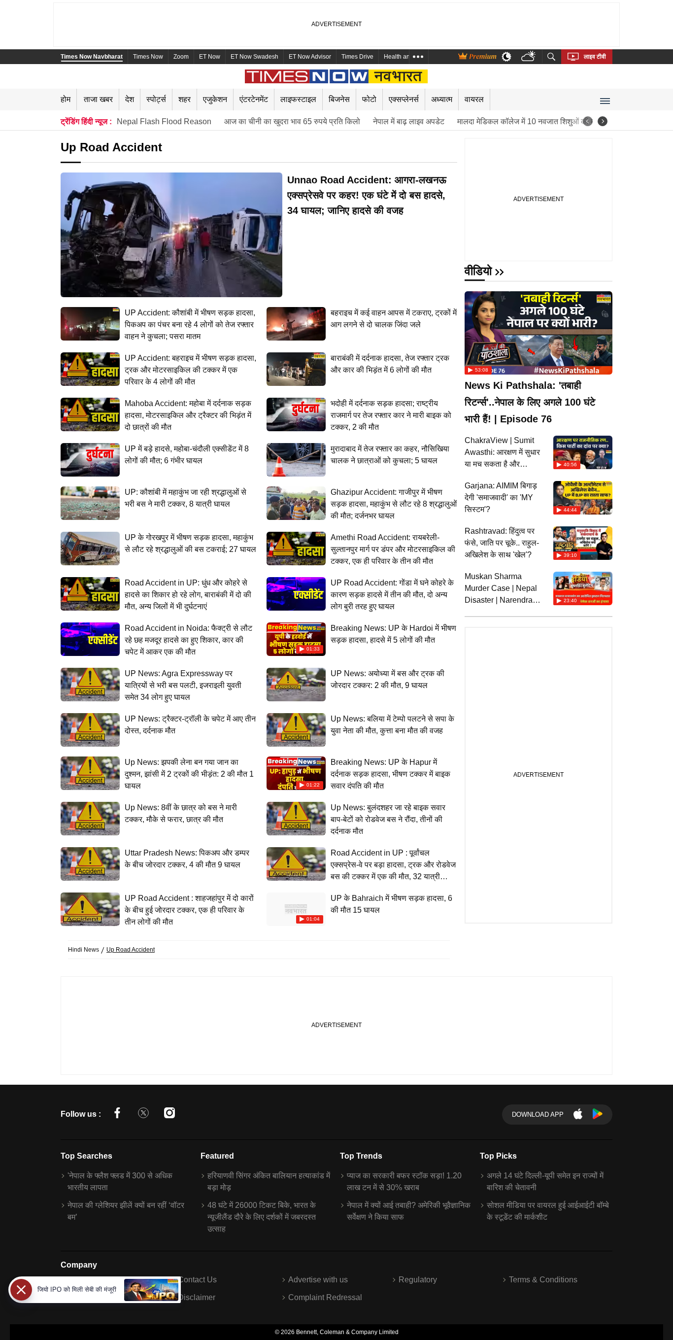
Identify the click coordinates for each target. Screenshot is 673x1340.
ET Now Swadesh (254, 56)
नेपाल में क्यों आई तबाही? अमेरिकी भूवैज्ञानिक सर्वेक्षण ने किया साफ (409, 1211)
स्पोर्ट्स (156, 99)
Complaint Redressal (325, 1297)
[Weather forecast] (529, 57)
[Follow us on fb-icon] (117, 1114)
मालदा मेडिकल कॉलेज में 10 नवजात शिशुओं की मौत (529, 121)
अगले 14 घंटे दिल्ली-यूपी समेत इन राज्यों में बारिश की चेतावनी (545, 1181)
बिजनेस (339, 99)
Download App (538, 1114)
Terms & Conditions (543, 1279)
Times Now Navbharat (92, 56)
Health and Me (403, 56)
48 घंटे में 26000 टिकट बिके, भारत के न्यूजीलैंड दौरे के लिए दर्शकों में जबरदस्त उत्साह (261, 1217)
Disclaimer (196, 1297)
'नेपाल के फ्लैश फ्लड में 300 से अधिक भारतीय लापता (119, 1181)
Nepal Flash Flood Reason (164, 121)
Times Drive (357, 56)
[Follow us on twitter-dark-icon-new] (143, 1114)
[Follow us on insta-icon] (169, 1114)
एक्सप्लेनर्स (404, 99)
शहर (184, 99)
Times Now (148, 56)
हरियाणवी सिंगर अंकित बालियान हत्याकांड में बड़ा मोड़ (268, 1181)
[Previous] (588, 121)
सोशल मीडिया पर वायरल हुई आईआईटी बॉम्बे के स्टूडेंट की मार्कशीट (548, 1211)
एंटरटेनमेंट (253, 99)
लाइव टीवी (595, 56)
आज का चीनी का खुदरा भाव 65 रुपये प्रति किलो (292, 121)
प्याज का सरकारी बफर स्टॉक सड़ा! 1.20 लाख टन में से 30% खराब (404, 1181)
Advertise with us (318, 1279)
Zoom (181, 56)
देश (129, 99)
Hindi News (83, 949)
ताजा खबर (98, 99)
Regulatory (418, 1279)
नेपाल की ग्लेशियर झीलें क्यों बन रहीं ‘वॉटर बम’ (125, 1211)
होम (65, 99)
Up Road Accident (130, 949)
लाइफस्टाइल (298, 99)
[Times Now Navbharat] (337, 76)
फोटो (369, 99)
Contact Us (197, 1279)
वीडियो (478, 270)
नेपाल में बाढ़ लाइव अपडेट (408, 121)
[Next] (602, 121)
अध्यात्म (441, 99)
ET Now (209, 56)
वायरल (474, 99)
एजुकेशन (215, 99)
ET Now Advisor (310, 56)
